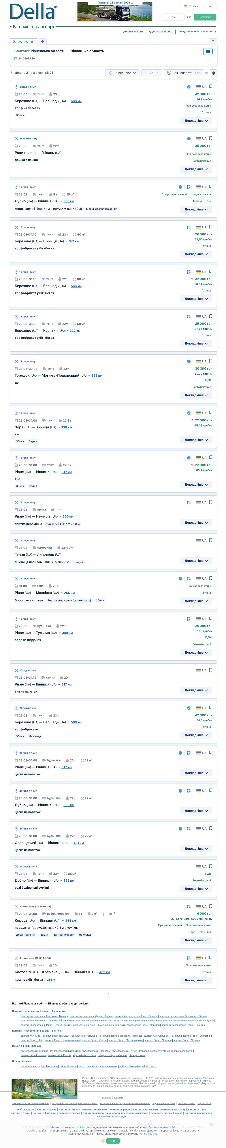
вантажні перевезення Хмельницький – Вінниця (47, 1020)
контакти (118, 1097)
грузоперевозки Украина (34, 1051)
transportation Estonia (59, 1055)
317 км (67, 472)
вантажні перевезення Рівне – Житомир (98, 1020)
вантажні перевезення (198, 1113)
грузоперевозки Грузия (124, 1051)
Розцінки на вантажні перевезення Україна (75, 1103)
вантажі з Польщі (69, 1109)
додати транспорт (161, 31)
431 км (78, 843)
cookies (80, 1127)
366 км (69, 201)
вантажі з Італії (197, 1109)
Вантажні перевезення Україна (30, 1011)
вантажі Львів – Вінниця (95, 1035)
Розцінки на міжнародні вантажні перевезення (125, 1103)
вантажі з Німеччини (94, 1109)
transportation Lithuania (33, 1055)
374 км (74, 241)
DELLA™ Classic (186, 1103)
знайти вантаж (25, 1109)
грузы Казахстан (48, 1066)
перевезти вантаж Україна (166, 1113)
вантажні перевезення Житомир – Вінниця (44, 1016)
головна (106, 1097)
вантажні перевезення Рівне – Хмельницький (89, 1025)
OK (113, 1141)
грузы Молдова (68, 1066)
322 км (75, 330)
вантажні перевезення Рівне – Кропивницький (188, 1020)
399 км (67, 633)
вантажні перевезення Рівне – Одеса (41, 1025)
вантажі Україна (46, 1109)
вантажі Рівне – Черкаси (158, 1040)
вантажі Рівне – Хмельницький (126, 1040)
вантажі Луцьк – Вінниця (66, 1035)
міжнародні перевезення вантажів (127, 1113)
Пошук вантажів (22, 1061)
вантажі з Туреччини (145, 1109)
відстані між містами (84, 1055)
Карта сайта (204, 1103)
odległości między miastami (112, 1055)
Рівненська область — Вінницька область (59, 51)
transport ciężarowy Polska (154, 1051)
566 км (76, 101)
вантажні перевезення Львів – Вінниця (136, 1016)
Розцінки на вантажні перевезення (30, 1103)
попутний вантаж (93, 1113)
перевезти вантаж (69, 1113)
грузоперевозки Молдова (96, 1051)
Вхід (173, 17)
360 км (68, 516)
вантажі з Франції (119, 1109)
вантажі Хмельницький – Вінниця (162, 1035)
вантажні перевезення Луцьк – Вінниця (91, 1016)
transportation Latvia (181, 1051)
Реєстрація (205, 17)
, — (54, 972)
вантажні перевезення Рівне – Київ (141, 1020)
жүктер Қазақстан (88, 1066)
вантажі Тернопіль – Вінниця (126, 1035)
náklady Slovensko (129, 1066)
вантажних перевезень (188, 1080)
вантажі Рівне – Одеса (94, 1040)
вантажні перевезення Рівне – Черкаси (138, 1025)
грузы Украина (29, 1066)
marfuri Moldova (108, 1066)
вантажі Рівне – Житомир (197, 1035)
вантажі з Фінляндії (44, 1113)
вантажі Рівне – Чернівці (186, 1040)
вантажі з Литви (20, 1113)
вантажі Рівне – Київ (32, 1040)
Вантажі (56, 1030)
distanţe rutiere (137, 1055)
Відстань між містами (164, 1103)
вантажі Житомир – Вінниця (36, 1035)
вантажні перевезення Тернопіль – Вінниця (183, 1016)
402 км (104, 972)
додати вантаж (133, 31)
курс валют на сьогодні (111, 1116)
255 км (69, 593)
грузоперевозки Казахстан (65, 1051)
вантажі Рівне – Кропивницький (62, 1040)
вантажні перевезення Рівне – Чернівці (183, 1025)
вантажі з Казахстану (172, 1109)
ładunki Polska (149, 1066)
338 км (66, 427)
